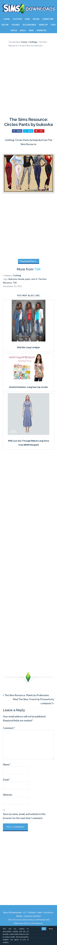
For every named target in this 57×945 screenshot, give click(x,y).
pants (27, 279)
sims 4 (34, 279)
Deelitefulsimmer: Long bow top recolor (28, 387)
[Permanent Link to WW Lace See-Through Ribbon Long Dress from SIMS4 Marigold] (28, 433)
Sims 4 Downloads (28, 8)
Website (7, 794)
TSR (37, 269)
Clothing (17, 275)
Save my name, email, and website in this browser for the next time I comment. (24, 816)
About (51, 929)
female (21, 279)
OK (44, 929)
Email (6, 779)
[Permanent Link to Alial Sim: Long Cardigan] (28, 340)
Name (7, 764)
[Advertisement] (28, 82)
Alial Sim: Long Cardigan (28, 347)
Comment (9, 727)
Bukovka (12, 279)
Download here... (28, 261)
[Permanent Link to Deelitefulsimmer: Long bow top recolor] (28, 380)
